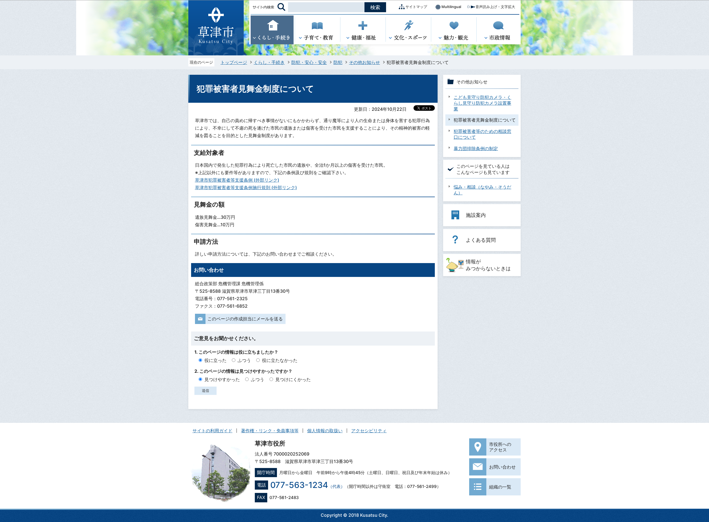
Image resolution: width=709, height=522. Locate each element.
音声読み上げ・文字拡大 (495, 6)
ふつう (244, 360)
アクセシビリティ (369, 430)
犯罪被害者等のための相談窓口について (482, 134)
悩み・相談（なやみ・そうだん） (482, 190)
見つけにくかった (293, 379)
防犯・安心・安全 (309, 62)
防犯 (337, 62)
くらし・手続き (269, 62)
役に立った (215, 360)
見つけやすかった (222, 379)
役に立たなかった (279, 360)
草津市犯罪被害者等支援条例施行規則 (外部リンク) (246, 187)
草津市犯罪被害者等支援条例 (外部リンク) (237, 180)
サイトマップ (416, 6)
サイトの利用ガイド (212, 430)
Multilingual (451, 6)
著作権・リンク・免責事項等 (270, 430)
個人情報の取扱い (325, 430)
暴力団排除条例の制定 (476, 148)
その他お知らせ (364, 62)
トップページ (233, 62)
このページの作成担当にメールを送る (245, 319)
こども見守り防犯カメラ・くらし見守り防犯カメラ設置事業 (482, 103)
